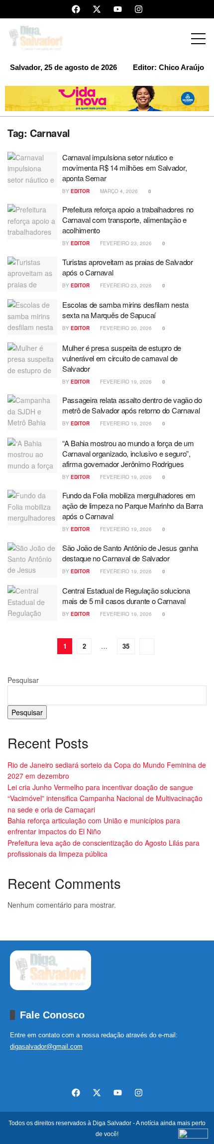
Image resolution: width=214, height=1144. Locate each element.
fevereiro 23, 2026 (125, 243)
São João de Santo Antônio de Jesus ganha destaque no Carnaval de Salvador (130, 552)
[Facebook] (76, 9)
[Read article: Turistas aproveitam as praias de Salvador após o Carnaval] (32, 274)
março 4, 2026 (118, 191)
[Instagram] (138, 9)
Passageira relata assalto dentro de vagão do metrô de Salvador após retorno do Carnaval (132, 405)
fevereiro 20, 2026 (125, 328)
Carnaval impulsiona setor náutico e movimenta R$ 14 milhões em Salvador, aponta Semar (124, 167)
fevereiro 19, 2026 (125, 381)
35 (125, 646)
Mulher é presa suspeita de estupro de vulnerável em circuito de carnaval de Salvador (121, 358)
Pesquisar (23, 680)
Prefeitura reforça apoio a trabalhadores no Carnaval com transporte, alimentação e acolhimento (128, 219)
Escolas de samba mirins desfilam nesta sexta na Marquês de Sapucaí (125, 309)
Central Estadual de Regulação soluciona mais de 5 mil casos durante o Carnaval (126, 595)
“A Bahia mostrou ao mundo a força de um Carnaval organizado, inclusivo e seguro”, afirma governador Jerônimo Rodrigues (128, 453)
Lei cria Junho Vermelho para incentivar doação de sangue (100, 787)
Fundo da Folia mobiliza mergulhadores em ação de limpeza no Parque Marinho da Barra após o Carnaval (132, 505)
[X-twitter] (97, 9)
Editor (80, 191)
